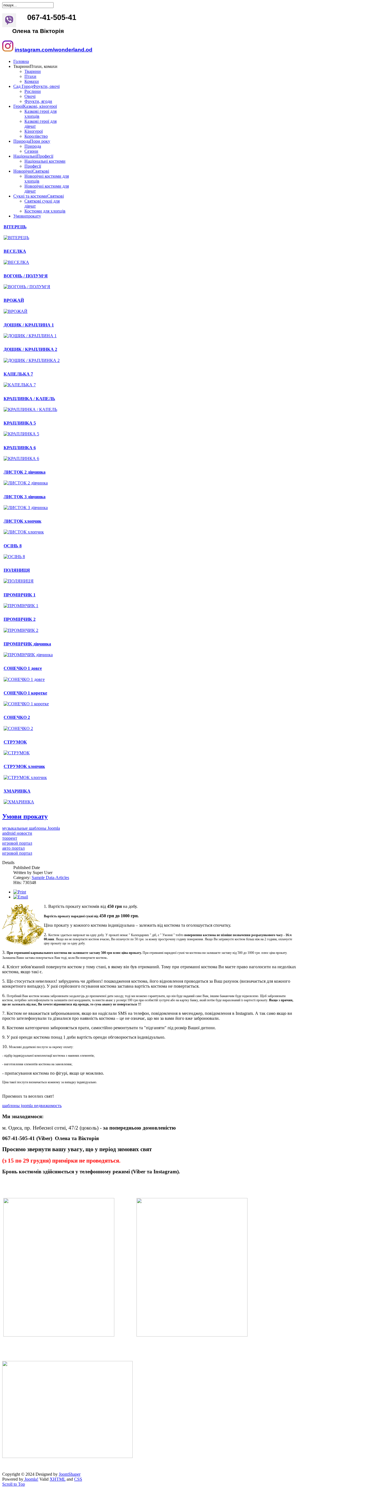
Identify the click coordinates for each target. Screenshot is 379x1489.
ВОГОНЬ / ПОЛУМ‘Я (26, 276)
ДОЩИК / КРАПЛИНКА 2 (30, 349)
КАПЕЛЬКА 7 (18, 374)
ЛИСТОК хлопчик (22, 521)
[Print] (19, 892)
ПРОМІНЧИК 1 (20, 594)
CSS (78, 1479)
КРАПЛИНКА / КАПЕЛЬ (29, 398)
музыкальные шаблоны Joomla (31, 828)
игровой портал (17, 843)
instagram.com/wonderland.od (53, 50)
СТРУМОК (15, 742)
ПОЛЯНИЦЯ (17, 570)
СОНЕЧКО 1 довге (23, 668)
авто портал (13, 848)
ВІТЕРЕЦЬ (15, 226)
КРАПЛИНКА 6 (20, 447)
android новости (17, 833)
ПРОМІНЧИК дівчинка (27, 644)
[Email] (20, 897)
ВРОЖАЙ (14, 300)
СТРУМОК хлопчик (24, 766)
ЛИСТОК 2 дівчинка (25, 472)
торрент (9, 838)
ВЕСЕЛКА (15, 251)
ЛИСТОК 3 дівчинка (25, 496)
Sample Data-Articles (50, 877)
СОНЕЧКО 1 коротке (25, 693)
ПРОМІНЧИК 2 (20, 619)
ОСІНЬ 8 (13, 545)
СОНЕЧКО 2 (17, 717)
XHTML (57, 1479)
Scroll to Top (13, 1484)
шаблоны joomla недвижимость (32, 1105)
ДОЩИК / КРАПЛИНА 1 (29, 325)
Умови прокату (25, 816)
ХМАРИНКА (17, 791)
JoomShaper (69, 1474)
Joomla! (30, 1479)
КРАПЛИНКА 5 (20, 423)
